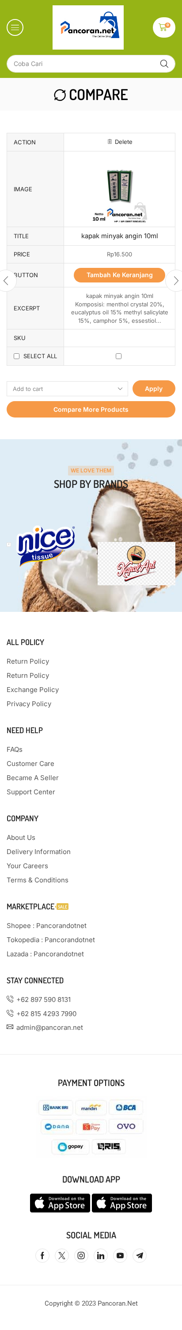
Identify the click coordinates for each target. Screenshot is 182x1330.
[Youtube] (120, 1256)
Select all (40, 356)
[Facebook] (42, 1256)
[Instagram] (81, 1256)
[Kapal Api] (136, 564)
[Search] (164, 63)
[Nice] (45, 546)
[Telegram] (140, 1256)
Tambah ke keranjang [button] (120, 274)
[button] (15, 27)
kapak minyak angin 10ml (119, 236)
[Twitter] (62, 1256)
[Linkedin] (101, 1256)
